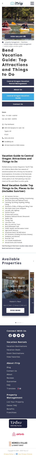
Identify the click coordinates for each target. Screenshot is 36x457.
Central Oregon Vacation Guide (18, 97)
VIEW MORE (15, 310)
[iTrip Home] (3, 42)
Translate (12, 388)
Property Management (14, 396)
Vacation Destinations (17, 346)
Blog (9, 367)
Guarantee (11, 381)
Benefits (10, 409)
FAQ (8, 385)
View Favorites (13, 357)
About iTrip (13, 363)
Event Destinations (15, 353)
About (9, 374)
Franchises (12, 412)
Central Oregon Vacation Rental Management (18, 82)
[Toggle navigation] (32, 3)
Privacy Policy (8, 454)
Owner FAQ (12, 405)
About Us (18, 90)
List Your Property (15, 402)
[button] (4, 294)
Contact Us (18, 104)
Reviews (10, 378)
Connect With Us (16, 330)
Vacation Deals (13, 350)
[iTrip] (17, 3)
